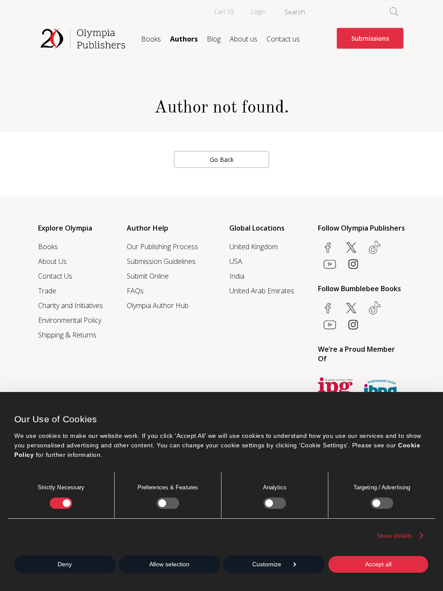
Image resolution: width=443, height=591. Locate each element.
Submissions (370, 38)
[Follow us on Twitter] (351, 247)
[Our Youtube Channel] (330, 264)
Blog (214, 39)
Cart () (224, 11)
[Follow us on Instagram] (353, 264)
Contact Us (55, 276)
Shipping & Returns (67, 335)
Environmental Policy (69, 320)
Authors (184, 39)
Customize (266, 564)
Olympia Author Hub (158, 305)
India (236, 276)
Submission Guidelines (161, 261)
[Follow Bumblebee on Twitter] (351, 308)
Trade (47, 291)
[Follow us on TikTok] (375, 247)
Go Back (222, 159)
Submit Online (148, 276)
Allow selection (169, 564)
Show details (394, 535)
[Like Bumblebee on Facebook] (328, 308)
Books (151, 39)
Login (258, 11)
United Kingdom (253, 246)
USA (235, 261)
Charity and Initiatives (70, 305)
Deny (65, 564)
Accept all (378, 564)
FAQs (135, 291)
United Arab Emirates (261, 291)
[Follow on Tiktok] (375, 308)
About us (243, 39)
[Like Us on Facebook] (328, 247)
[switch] (168, 503)
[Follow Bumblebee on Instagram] (353, 324)
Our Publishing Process (162, 246)
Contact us (283, 39)
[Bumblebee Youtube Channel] (330, 324)
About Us (52, 261)
